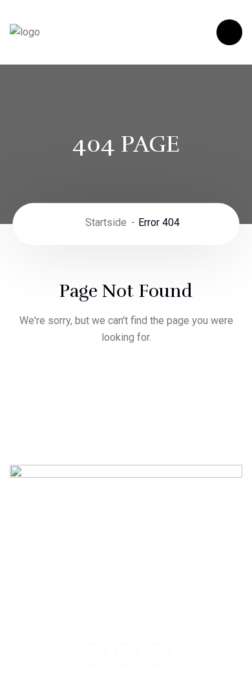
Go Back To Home (126, 379)
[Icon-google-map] (157, 654)
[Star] (126, 654)
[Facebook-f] (93, 654)
